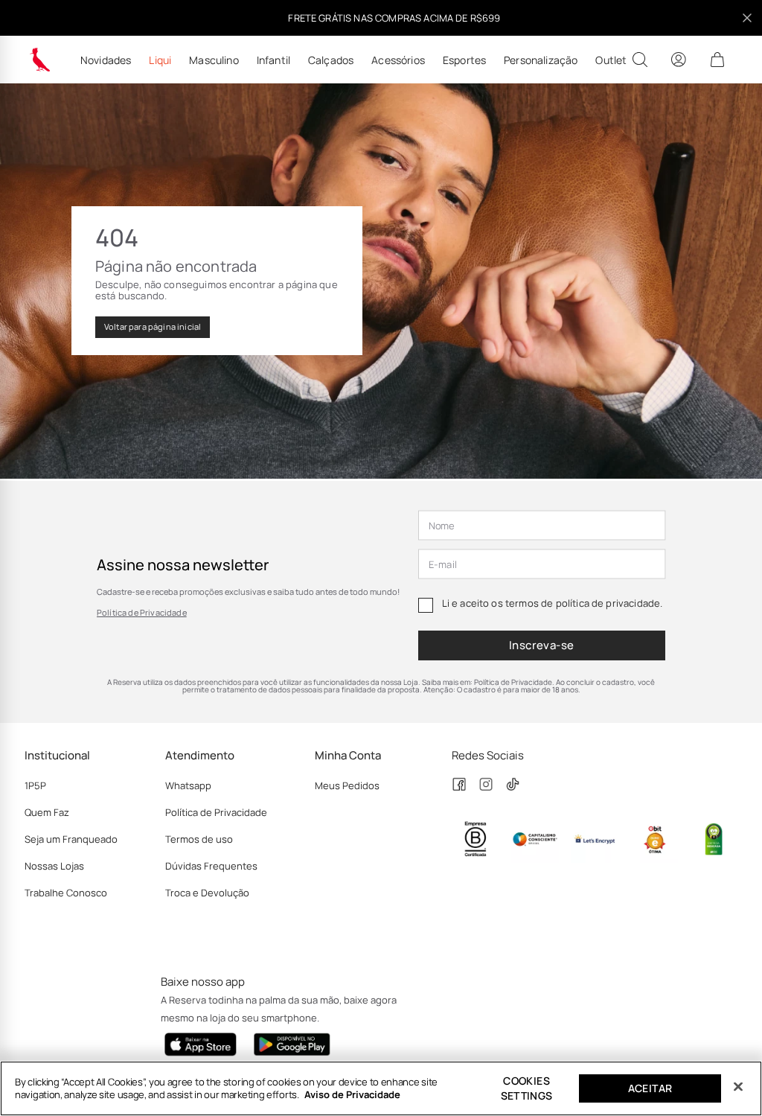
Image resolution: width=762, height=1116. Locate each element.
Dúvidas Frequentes (211, 866)
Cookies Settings (527, 1088)
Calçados (330, 60)
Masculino (213, 60)
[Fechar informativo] (747, 18)
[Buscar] (640, 59)
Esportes (464, 60)
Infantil (273, 60)
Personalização (540, 60)
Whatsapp (188, 785)
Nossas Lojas (54, 866)
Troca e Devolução (207, 892)
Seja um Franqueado (71, 839)
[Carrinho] (717, 59)
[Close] (738, 1087)
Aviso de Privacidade (352, 1094)
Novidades (105, 60)
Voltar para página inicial (152, 326)
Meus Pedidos (347, 785)
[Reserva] (40, 59)
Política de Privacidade (142, 612)
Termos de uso (199, 839)
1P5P (35, 785)
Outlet (611, 60)
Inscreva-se (541, 645)
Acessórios (398, 60)
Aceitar (650, 1088)
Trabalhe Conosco (66, 892)
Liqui (160, 60)
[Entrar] (679, 59)
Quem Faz (47, 812)
